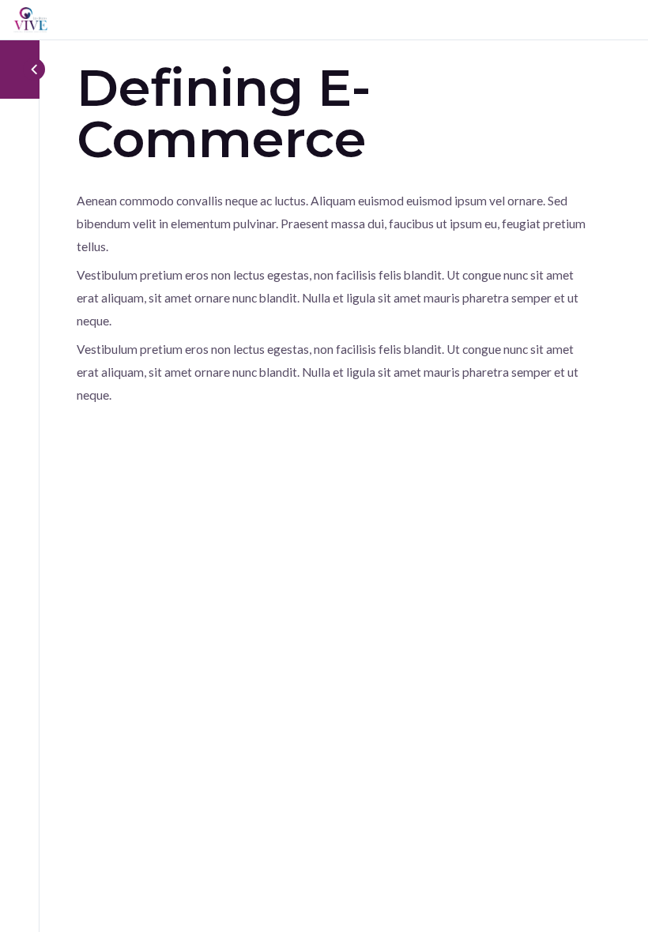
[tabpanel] (332, 298)
